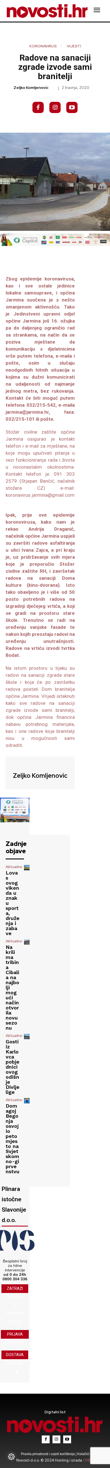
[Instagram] (55, 107)
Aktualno (14, 867)
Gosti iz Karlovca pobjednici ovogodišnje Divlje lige (12, 1067)
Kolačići (82, 1454)
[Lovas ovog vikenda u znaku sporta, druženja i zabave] (27, 868)
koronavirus (43, 46)
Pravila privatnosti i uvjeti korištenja (48, 1454)
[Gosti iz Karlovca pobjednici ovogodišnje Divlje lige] (27, 1036)
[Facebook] (38, 107)
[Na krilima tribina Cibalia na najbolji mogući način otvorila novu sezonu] (27, 942)
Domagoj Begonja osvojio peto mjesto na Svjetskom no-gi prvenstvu (12, 1138)
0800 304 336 (15, 1279)
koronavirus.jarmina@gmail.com (40, 495)
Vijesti (74, 46)
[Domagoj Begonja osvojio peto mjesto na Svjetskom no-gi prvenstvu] (27, 1101)
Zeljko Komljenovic (31, 87)
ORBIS (88, 1460)
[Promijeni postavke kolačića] (11, 1456)
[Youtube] (72, 107)
